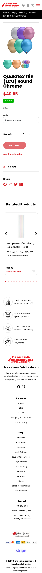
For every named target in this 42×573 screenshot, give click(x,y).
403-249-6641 (21, 506)
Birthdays (21, 437)
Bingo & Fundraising (21, 485)
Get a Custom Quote (21, 510)
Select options (13, 271)
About (21, 403)
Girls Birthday (21, 466)
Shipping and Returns (21, 417)
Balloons (22, 12)
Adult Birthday (21, 452)
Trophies (21, 476)
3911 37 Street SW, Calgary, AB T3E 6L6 (22, 517)
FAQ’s (21, 412)
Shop (13, 12)
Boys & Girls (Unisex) (21, 457)
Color (6, 115)
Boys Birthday (21, 461)
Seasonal (21, 447)
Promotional (21, 490)
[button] (5, 282)
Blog (21, 408)
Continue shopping (13, 154)
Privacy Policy (21, 422)
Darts (21, 481)
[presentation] (5, 233)
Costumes (21, 442)
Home (6, 12)
